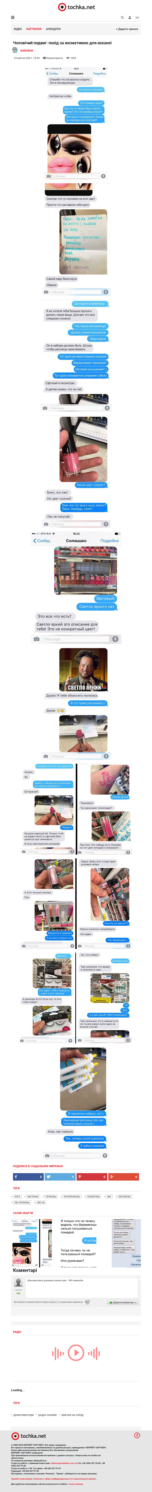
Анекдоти (53, 29)
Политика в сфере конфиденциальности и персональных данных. (65, 1479)
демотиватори (23, 1415)
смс (109, 1196)
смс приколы (22, 1202)
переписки (124, 1196)
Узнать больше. (76, 1484)
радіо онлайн (47, 1415)
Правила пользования (21, 1479)
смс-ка (40, 1202)
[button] (129, 17)
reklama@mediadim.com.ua (64, 1463)
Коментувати (54, 58)
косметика (93, 1196)
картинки (33, 1196)
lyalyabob (26, 50)
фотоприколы (72, 1196)
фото (17, 1196)
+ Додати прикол (127, 29)
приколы (51, 1196)
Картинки (34, 29)
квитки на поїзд (72, 1415)
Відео (18, 29)
